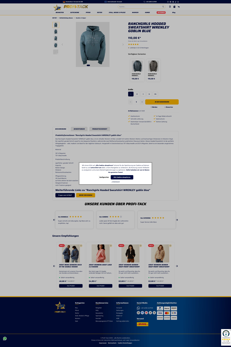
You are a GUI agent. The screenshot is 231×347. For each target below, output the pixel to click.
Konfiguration (104, 177)
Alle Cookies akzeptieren (122, 177)
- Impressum (115, 182)
